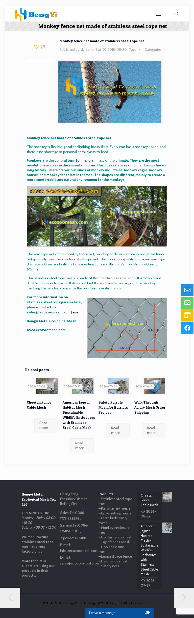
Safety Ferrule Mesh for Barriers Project (113, 407)
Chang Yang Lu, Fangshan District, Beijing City (73, 499)
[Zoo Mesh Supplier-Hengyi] (36, 13)
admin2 (91, 49)
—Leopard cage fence (115, 556)
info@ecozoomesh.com (79, 550)
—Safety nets (109, 566)
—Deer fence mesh (113, 561)
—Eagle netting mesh (115, 513)
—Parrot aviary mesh (114, 508)
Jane (74, 312)
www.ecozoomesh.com (46, 330)
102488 (80, 538)
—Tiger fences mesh (114, 542)
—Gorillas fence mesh (115, 537)
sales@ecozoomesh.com (48, 312)
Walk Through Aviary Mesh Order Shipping (149, 407)
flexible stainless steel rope (114, 278)
